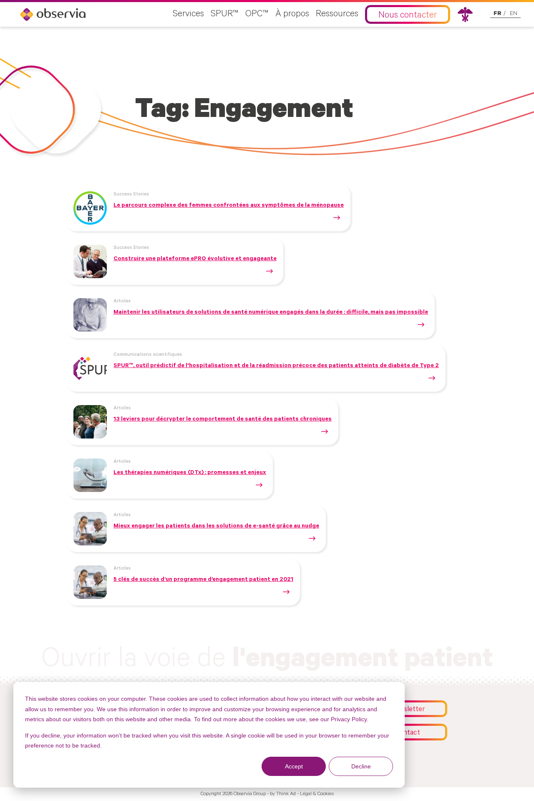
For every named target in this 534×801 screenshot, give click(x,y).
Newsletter (407, 710)
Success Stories (131, 194)
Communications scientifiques (147, 354)
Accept (294, 766)
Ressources (337, 15)
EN (513, 14)
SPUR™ (225, 15)
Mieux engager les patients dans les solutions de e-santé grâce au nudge (216, 526)
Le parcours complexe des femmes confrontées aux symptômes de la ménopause (228, 206)
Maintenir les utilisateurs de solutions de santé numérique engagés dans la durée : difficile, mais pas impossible (270, 312)
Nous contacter (407, 16)
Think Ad (286, 794)
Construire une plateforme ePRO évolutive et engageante (195, 259)
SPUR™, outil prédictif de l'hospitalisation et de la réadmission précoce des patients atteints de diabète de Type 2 (276, 366)
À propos (292, 15)
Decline (361, 766)
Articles (122, 301)
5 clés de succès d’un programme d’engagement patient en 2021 (203, 580)
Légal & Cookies (317, 794)
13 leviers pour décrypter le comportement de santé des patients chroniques (222, 419)
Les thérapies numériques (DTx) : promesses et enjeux (189, 473)
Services (188, 15)
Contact (407, 734)
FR (497, 14)
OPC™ (257, 15)
